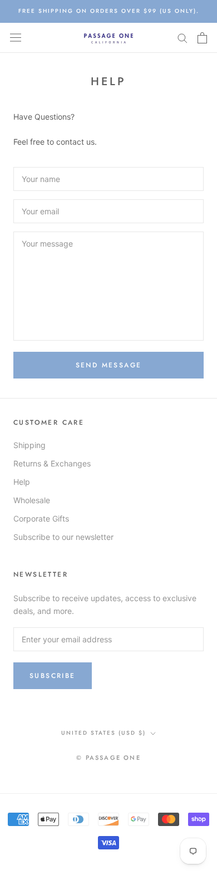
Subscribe (52, 676)
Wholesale (31, 500)
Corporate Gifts (41, 518)
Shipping (29, 445)
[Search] (182, 37)
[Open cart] (202, 37)
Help (21, 481)
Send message (109, 365)
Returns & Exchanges (52, 463)
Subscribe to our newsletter (63, 537)
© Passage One (108, 757)
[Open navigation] (15, 37)
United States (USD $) (103, 733)
